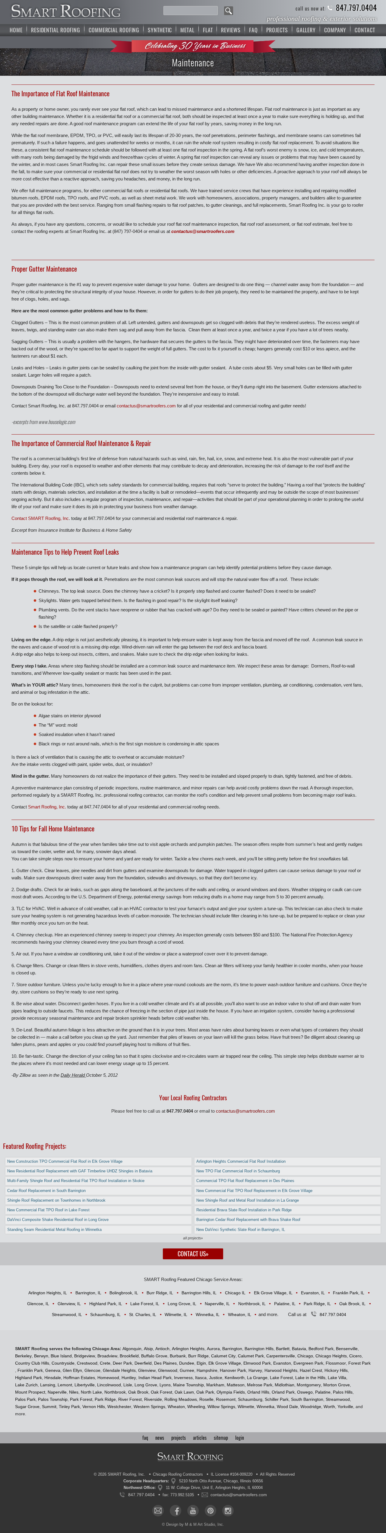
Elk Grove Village (224, 1363)
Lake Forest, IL (144, 1303)
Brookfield (129, 1355)
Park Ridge (105, 1399)
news (159, 1438)
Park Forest (81, 1399)
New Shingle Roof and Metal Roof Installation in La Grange (247, 1200)
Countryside (63, 1363)
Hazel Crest (311, 1370)
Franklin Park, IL (348, 1292)
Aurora (213, 1348)
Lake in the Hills (310, 1377)
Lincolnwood (109, 1384)
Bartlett (283, 1348)
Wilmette (246, 1406)
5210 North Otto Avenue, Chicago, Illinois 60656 (221, 1481)
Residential (55, 30)
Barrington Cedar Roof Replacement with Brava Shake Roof (248, 1219)
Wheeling (196, 1406)
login (239, 1438)
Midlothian (284, 1384)
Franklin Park (30, 1370)
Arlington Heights (188, 1348)
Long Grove (145, 1384)
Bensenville (347, 1348)
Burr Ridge (198, 1355)
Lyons (165, 1384)
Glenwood (167, 1370)
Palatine (323, 1392)
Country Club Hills (32, 1363)
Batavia (299, 1348)
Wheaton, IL (239, 1314)
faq (145, 1438)
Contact (365, 30)
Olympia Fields (231, 1392)
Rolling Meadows (180, 1399)
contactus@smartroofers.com (202, 231)
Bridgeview (84, 1355)
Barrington (232, 1348)
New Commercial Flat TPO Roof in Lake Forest (48, 1210)
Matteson (236, 1384)
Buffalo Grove (154, 1355)
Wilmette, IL (176, 1314)
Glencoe (92, 1370)
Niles (73, 1392)
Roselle (206, 1399)
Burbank (178, 1355)
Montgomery (309, 1384)
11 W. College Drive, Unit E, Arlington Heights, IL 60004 (214, 1487)
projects (178, 1438)
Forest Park (359, 1363)
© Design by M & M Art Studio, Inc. (193, 1524)
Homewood (108, 1377)
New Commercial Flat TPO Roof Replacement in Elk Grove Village (254, 1190)
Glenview (147, 1370)
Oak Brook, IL (352, 1303)
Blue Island (61, 1355)
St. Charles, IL (142, 1314)
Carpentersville (280, 1355)
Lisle (127, 1384)
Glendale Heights (119, 1370)
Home (16, 30)
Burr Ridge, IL (160, 1292)
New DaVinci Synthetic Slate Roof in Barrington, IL (240, 1229)
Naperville (57, 1392)
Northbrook (115, 1392)
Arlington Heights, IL (47, 1292)
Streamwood (338, 1399)
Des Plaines (165, 1363)
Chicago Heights (331, 1355)
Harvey (255, 1370)
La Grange (257, 1377)
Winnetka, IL (208, 1314)
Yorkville (345, 1406)
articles (200, 1438)
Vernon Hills (93, 1406)
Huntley (129, 1377)
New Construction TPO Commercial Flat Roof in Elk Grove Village (64, 1161)
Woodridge (310, 1406)
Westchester (119, 1406)
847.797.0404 (356, 8)
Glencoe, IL (38, 1303)
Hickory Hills (336, 1370)
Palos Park (25, 1399)
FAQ (253, 30)
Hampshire (207, 1370)
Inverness (183, 1377)
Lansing (47, 1384)
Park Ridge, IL (317, 1303)
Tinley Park (69, 1406)
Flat (208, 30)
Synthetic (160, 30)
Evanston (282, 1363)
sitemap (221, 1438)
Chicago (305, 1355)
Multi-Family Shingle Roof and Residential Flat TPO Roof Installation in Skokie (75, 1180)
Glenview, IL (69, 1303)
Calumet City (223, 1355)
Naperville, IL (217, 1303)
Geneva (52, 1370)
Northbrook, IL (252, 1303)
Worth (329, 1406)
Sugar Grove (27, 1406)
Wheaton (176, 1406)
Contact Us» (193, 1254)
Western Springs (149, 1406)
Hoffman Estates (79, 1377)
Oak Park (205, 1392)
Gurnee (187, 1370)
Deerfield (143, 1363)
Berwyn (41, 1355)
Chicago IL (235, 1292)
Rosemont (226, 1399)
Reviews (230, 30)
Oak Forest (161, 1392)
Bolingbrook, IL (123, 1292)
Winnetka (265, 1406)
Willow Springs (221, 1406)
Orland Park (283, 1392)
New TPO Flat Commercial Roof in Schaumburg (238, 1171)
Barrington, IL (88, 1292)
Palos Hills (343, 1392)
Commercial (114, 30)
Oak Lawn (184, 1392)
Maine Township (188, 1384)
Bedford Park (321, 1348)
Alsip (148, 1348)
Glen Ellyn (72, 1370)
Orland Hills (258, 1392)
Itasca (201, 1377)
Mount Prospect (30, 1392)
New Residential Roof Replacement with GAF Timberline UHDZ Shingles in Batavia (79, 1171)
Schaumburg (250, 1399)
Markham (215, 1384)
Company (335, 30)
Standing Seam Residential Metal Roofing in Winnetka (54, 1229)
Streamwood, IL (67, 1314)
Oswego (305, 1392)
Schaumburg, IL (105, 1314)
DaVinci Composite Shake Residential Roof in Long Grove (58, 1219)
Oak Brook (138, 1392)
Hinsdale (52, 1377)
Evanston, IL (313, 1292)
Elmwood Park (257, 1363)
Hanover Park (233, 1370)
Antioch (162, 1348)
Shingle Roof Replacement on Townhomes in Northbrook (56, 1200)
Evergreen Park (308, 1363)
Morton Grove (336, 1384)
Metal (187, 30)
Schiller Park (277, 1399)
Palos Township (53, 1399)
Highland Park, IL (105, 1303)
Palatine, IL (285, 1303)
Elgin (201, 1363)
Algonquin (131, 1348)
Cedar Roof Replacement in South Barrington (46, 1190)
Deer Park (122, 1363)
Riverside (153, 1399)
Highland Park (28, 1377)
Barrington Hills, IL (199, 1292)
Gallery (306, 30)
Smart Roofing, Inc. (47, 806)
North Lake (91, 1392)
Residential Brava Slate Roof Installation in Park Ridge (244, 1210)
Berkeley (23, 1355)
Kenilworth (235, 1377)
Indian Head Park (155, 1377)
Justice (215, 1377)
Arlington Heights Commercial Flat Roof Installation (241, 1161)
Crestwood (87, 1363)
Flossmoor (336, 1363)
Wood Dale (287, 1406)
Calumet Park (251, 1355)
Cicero (355, 1355)
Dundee (186, 1363)
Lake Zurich (26, 1384)
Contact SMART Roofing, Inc (40, 518)
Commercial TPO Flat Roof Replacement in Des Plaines (245, 1180)
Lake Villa (337, 1377)
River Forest (130, 1399)
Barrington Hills (259, 1348)
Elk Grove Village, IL (273, 1292)
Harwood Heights (280, 1370)
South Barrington (307, 1399)
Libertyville (84, 1384)
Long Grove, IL (182, 1303)
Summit (49, 1406)
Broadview (107, 1355)
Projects (277, 30)
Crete (105, 1363)
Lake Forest (281, 1377)
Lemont (65, 1384)
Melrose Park (259, 1384)
